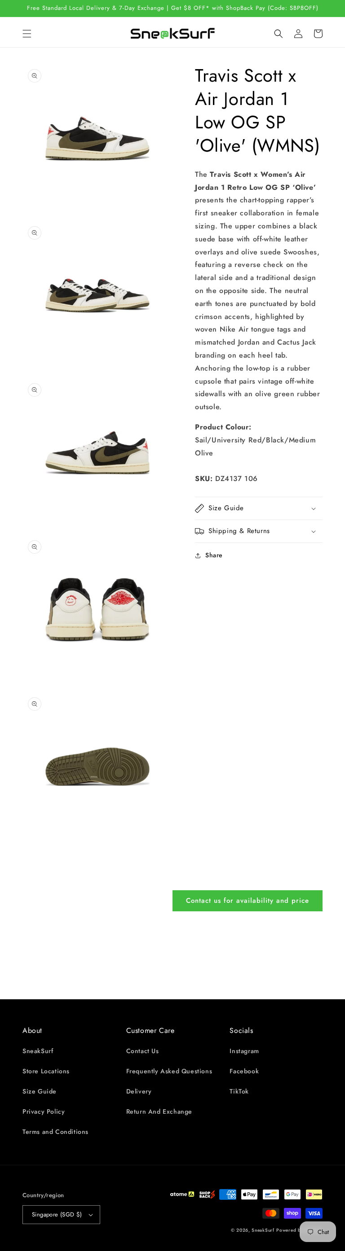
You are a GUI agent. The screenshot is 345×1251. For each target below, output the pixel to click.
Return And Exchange (159, 1111)
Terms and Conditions (55, 1131)
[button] (27, 34)
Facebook (244, 1071)
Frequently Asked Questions (169, 1071)
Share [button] (214, 555)
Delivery (139, 1091)
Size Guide (39, 1091)
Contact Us (142, 1050)
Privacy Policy (43, 1111)
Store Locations (46, 1071)
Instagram (244, 1050)
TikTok (239, 1091)
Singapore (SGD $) (57, 1214)
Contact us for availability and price (247, 900)
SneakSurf (37, 1050)
